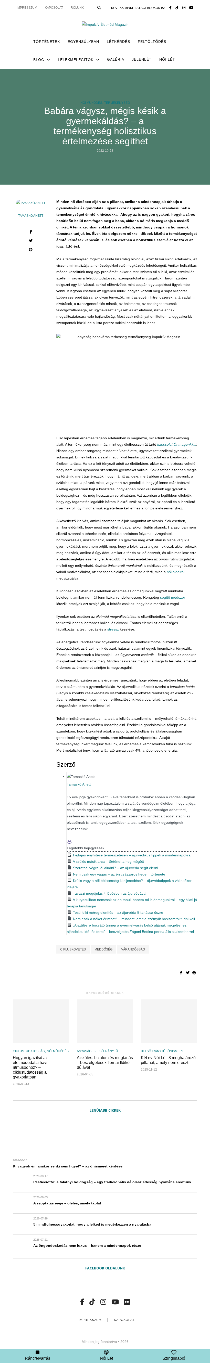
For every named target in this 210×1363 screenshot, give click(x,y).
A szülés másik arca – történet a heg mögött (108, 861)
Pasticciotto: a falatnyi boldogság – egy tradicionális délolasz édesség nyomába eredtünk (112, 1182)
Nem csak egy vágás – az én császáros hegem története (119, 874)
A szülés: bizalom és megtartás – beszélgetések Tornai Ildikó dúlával (105, 1063)
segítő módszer (172, 597)
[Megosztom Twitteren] (31, 241)
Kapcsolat (54, 7)
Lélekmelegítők (75, 60)
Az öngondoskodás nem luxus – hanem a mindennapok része (87, 1245)
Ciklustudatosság (29, 1051)
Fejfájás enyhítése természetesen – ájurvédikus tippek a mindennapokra (132, 855)
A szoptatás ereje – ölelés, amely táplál (67, 1203)
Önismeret (176, 1051)
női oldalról (175, 572)
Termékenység (117, 102)
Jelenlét (142, 59)
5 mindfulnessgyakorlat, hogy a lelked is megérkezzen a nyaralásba (92, 1224)
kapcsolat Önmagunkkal (176, 444)
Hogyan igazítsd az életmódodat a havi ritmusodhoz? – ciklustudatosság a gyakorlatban (30, 1067)
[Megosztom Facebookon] (31, 232)
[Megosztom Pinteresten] (31, 250)
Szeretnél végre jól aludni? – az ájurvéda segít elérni (115, 868)
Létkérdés (118, 42)
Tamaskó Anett (30, 215)
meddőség (103, 949)
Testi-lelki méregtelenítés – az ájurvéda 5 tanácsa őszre (118, 912)
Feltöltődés (152, 42)
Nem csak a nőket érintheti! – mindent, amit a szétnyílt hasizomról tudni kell (134, 919)
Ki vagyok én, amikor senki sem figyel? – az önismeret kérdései (68, 1166)
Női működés (91, 102)
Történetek (46, 42)
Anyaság (84, 1051)
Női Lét (167, 59)
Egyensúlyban (83, 42)
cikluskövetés (73, 949)
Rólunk (77, 7)
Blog (38, 60)
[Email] (69, 842)
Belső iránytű (105, 1051)
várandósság (133, 949)
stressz (113, 629)
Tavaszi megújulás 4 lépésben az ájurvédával (109, 893)
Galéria (115, 59)
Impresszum (27, 7)
